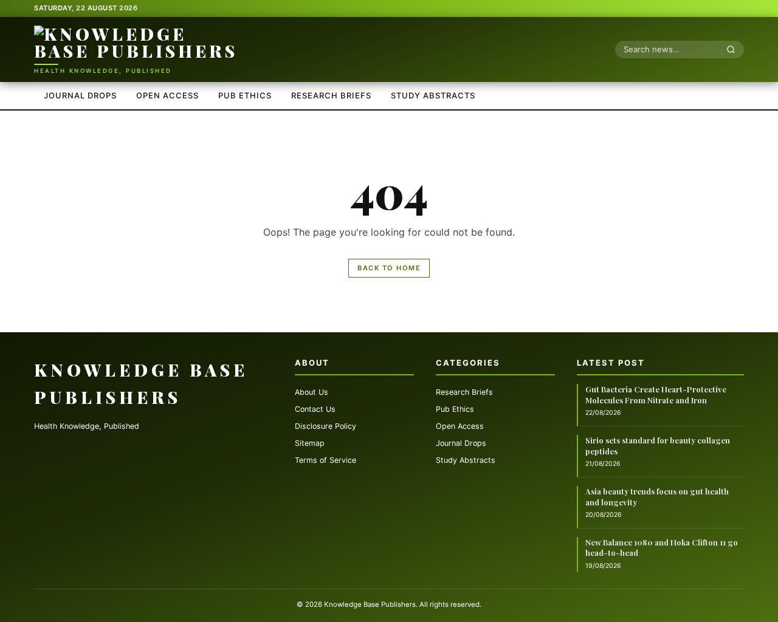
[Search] (734, 49)
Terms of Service (325, 460)
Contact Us (315, 409)
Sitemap (310, 443)
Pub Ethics (245, 95)
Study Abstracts (433, 95)
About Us (311, 392)
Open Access (167, 95)
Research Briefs (331, 95)
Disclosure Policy (325, 426)
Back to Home (389, 268)
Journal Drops (80, 95)
